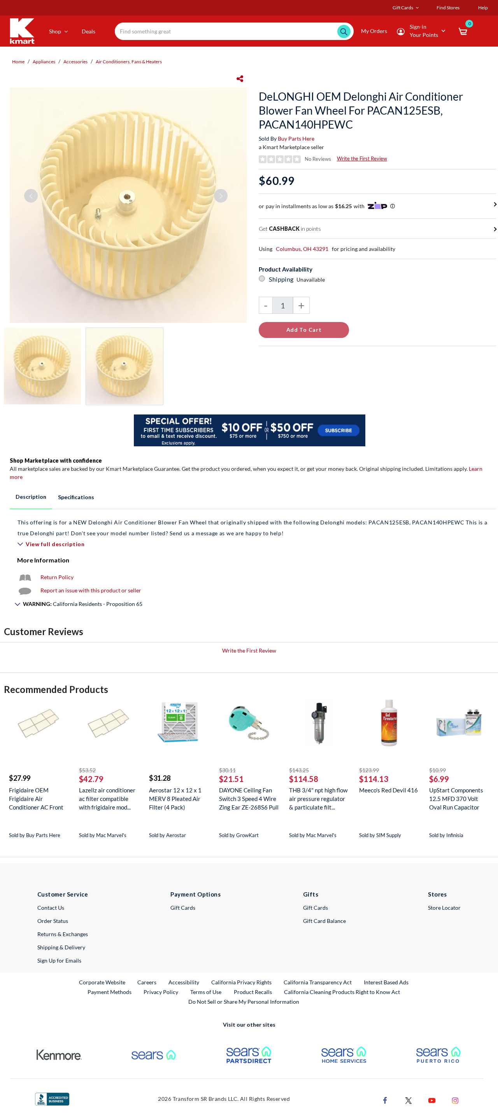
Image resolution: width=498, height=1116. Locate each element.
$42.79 (91, 778)
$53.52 (87, 770)
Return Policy (57, 577)
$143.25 (299, 770)
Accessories (75, 61)
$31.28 (159, 778)
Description (31, 496)
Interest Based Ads (386, 982)
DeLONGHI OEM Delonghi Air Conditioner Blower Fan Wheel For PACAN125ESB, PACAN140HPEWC (361, 110)
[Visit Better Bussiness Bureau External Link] (52, 1098)
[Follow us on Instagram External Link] (455, 1099)
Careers (147, 981)
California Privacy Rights (241, 982)
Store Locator (444, 907)
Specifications (76, 497)
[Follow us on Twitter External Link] (408, 1099)
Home (18, 61)
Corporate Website (102, 981)
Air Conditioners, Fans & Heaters (129, 61)
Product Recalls (253, 991)
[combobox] (234, 31)
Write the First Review (362, 158)
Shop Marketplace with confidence (56, 460)
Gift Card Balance (324, 921)
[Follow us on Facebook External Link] (385, 1099)
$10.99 (437, 770)
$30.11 (227, 770)
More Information (43, 560)
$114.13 (373, 778)
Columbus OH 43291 (302, 248)
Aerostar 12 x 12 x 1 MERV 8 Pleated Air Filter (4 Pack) (175, 799)
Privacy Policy (161, 992)
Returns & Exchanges (62, 934)
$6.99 (439, 778)
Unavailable (311, 279)
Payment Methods (110, 992)
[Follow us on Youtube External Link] (432, 1099)
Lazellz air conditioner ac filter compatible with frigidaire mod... (107, 799)
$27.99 (19, 778)
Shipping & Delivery (61, 947)
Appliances (44, 61)
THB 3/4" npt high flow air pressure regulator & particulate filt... (318, 799)
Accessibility (183, 982)
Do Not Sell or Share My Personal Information (243, 1001)
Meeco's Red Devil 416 (388, 790)
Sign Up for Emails (59, 960)
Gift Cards (182, 907)
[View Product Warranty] (25, 577)
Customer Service (62, 894)
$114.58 (303, 778)
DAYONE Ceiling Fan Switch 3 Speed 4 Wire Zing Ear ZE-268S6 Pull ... (249, 799)
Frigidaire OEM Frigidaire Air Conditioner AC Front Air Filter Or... (36, 799)
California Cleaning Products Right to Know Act (342, 992)
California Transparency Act (318, 982)
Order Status (52, 921)
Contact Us (50, 907)
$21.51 (231, 778)
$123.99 (369, 770)
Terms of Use (205, 992)
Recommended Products (56, 689)
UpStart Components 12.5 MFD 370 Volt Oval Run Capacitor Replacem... (456, 799)
